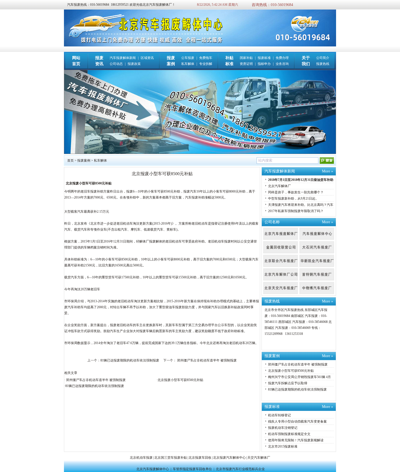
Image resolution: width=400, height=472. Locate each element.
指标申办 (264, 64)
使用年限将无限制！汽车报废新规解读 (296, 440)
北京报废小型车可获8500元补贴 (180, 380)
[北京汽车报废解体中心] (200, 45)
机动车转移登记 (279, 415)
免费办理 (282, 58)
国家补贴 (246, 58)
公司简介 (322, 58)
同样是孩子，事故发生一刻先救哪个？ (296, 192)
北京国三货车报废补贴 (170, 458)
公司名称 (272, 222)
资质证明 (246, 64)
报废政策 (134, 64)
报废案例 (83, 160)
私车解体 (187, 64)
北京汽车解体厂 (279, 186)
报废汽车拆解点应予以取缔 (287, 383)
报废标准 (264, 58)
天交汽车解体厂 (258, 458)
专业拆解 (205, 64)
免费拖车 (205, 58)
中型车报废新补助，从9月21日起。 (293, 198)
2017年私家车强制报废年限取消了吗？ (296, 211)
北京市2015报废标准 (282, 446)
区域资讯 (147, 58)
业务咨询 (282, 64)
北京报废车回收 (200, 458)
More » (327, 171)
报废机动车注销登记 (282, 428)
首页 (70, 160)
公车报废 (187, 58)
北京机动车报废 (141, 458)
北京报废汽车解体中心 (229, 458)
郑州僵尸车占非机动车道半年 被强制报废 (206, 360)
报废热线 (322, 64)
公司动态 (116, 64)
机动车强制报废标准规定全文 (289, 434)
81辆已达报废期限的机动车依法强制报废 (129, 360)
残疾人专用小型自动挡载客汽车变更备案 (297, 421)
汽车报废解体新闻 (123, 58)
